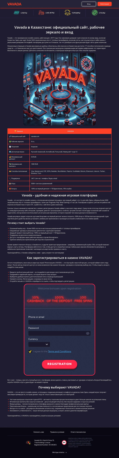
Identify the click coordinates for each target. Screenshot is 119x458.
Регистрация (104, 4)
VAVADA (14, 4)
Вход (88, 4)
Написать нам (38, 432)
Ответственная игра (78, 432)
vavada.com (35, 136)
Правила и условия (57, 432)
